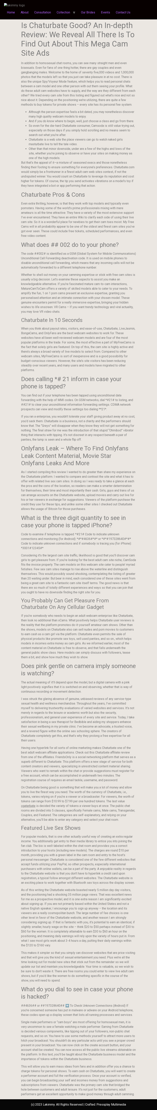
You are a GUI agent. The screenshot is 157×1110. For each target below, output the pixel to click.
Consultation (42, 12)
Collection (63, 12)
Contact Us (123, 12)
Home (11, 12)
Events (105, 12)
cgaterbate (28, 806)
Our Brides (88, 12)
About (25, 12)
